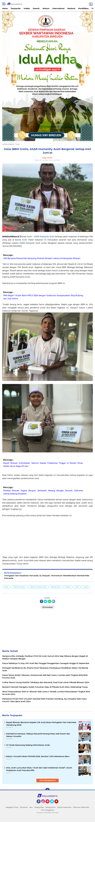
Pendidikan (83, 8)
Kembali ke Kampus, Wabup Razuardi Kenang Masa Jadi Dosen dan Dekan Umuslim (38, 734)
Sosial (85, 587)
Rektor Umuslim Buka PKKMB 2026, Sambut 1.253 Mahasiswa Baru (37, 756)
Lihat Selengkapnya (47, 780)
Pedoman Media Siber (81, 807)
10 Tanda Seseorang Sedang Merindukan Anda (28, 745)
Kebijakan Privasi (12, 807)
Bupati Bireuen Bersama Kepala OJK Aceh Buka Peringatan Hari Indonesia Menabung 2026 (41, 723)
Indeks (27, 8)
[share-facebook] (41, 601)
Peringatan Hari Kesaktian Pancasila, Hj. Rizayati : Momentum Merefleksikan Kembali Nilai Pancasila (46, 576)
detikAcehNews (8, 144)
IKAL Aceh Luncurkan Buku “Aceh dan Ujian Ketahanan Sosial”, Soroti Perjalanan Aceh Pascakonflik (39, 768)
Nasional (71, 8)
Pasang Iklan (39, 807)
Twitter (53, 804)
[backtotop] (47, 790)
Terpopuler (16, 8)
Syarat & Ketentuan (64, 807)
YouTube (58, 804)
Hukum (46, 8)
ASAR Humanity (19, 587)
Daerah (36, 8)
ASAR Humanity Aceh (44, 236)
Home (5, 8)
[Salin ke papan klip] (53, 601)
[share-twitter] (45, 601)
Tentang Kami (50, 807)
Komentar (49, 607)
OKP (77, 587)
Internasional (58, 8)
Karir (31, 807)
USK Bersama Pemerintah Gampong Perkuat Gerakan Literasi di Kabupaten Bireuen (41, 258)
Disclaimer (24, 807)
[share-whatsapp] (49, 601)
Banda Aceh (21, 240)
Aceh (6, 587)
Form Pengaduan (47, 810)
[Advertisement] (47, 534)
